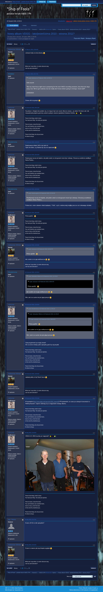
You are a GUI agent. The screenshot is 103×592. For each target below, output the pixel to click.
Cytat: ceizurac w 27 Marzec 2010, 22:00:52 (40, 78)
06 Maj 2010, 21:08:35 (30, 432)
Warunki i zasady (87, 588)
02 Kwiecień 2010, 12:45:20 (32, 304)
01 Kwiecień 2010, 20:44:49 (32, 154)
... (27, 44)
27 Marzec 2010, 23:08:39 (31, 49)
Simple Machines (19, 588)
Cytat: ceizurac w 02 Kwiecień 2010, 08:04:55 (40, 249)
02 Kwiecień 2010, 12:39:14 (32, 272)
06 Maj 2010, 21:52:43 (30, 544)
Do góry (9, 568)
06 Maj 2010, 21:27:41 (30, 519)
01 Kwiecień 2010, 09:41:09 (32, 107)
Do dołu (9, 44)
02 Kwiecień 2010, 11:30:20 (32, 245)
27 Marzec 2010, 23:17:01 (31, 74)
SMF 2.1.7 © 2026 (9, 588)
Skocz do (69, 576)
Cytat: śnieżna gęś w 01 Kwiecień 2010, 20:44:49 (41, 193)
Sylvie (54, 29)
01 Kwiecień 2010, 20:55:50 (32, 189)
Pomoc (80, 588)
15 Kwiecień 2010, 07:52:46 (32, 398)
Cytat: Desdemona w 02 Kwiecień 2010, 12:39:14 (41, 308)
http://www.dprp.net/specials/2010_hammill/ (46, 401)
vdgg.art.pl (69, 21)
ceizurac (11, 108)
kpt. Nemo (12, 519)
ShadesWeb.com (19, 590)
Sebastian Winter (14, 49)
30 (29, 44)
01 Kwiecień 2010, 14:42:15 (32, 142)
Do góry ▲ (95, 588)
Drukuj (93, 44)
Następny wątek (91, 38)
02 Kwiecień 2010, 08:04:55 (32, 212)
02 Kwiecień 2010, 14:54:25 (32, 373)
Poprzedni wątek (79, 38)
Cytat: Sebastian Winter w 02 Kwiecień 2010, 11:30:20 (43, 276)
